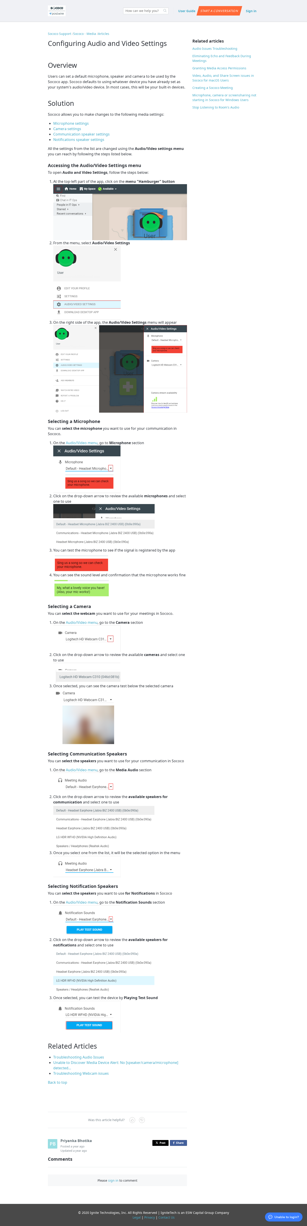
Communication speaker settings (81, 134)
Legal (137, 1217)
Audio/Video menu (82, 442)
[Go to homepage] (57, 10)
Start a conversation (219, 11)
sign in (113, 1180)
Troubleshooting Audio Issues (78, 1057)
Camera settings (67, 128)
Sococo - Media (84, 34)
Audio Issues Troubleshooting (214, 48)
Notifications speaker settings (78, 139)
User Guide (186, 11)
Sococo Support (59, 34)
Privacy (149, 1217)
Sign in (251, 11)
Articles (103, 34)
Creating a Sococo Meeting (212, 88)
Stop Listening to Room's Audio (215, 107)
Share (180, 1143)
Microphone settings (71, 123)
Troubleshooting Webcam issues (81, 1073)
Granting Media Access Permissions (219, 68)
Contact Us (166, 1217)
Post (162, 1143)
